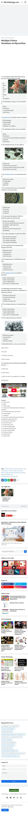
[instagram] (17, 797)
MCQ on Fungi (4, 472)
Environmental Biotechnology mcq (10, 756)
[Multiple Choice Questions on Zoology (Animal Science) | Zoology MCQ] (21, 625)
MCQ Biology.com (11, 2)
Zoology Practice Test (17, 737)
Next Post (23, 506)
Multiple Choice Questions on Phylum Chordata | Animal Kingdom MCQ (20, 647)
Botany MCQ (15, 726)
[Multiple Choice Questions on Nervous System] (7, 676)
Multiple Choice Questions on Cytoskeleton (17, 610)
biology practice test (7, 731)
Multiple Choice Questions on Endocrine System (21, 683)
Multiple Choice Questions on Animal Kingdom (6, 631)
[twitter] (14, 797)
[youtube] (10, 797)
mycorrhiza (7, 117)
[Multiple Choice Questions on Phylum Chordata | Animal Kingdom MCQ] (21, 640)
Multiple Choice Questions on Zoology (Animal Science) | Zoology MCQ (20, 632)
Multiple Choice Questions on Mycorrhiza (7, 499)
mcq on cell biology (7, 739)
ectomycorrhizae (9, 37)
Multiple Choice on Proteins (17, 603)
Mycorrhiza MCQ (5, 474)
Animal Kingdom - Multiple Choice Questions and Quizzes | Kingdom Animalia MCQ (7, 648)
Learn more (10, 806)
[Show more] (17, 480)
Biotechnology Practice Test (8, 734)
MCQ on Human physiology (8, 742)
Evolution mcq (21, 734)
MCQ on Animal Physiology (8, 753)
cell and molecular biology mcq (9, 750)
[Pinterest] (11, 480)
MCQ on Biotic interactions (16, 470)
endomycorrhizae (18, 468)
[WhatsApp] (8, 480)
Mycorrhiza (22, 472)
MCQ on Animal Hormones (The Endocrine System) (6, 669)
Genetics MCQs (5, 737)
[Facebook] (2, 480)
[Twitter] (5, 480)
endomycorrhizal (10, 273)
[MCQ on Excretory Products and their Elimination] (21, 662)
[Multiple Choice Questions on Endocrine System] (21, 676)
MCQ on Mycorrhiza (14, 472)
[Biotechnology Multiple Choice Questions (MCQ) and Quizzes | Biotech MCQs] (5, 598)
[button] (2, 2)
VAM (11, 474)
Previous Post (5, 506)
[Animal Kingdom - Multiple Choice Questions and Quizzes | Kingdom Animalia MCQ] (7, 640)
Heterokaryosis (5, 470)
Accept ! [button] (5, 810)
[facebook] (7, 797)
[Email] (14, 480)
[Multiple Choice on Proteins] (5, 604)
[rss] (21, 797)
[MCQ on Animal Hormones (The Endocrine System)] (7, 662)
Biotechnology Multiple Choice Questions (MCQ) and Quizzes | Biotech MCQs (18, 598)
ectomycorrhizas (9, 174)
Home (2, 37)
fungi (24, 468)
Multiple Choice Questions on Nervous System (7, 683)
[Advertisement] (14, 20)
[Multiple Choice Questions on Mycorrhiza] (7, 492)
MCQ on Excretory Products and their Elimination (19, 669)
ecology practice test (7, 747)
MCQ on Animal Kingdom (8, 728)
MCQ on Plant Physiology (8, 745)
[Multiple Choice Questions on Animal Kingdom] (7, 625)
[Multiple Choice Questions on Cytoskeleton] (5, 611)
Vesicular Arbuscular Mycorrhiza (9, 476)
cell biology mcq (6, 726)
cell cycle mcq (20, 753)
